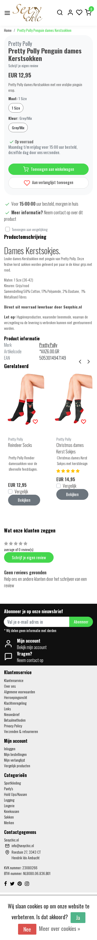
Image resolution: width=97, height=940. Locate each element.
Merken (9, 822)
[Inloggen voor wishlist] (35, 421)
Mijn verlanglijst (14, 760)
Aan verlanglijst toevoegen (52, 182)
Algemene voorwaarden (19, 691)
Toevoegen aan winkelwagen (52, 169)
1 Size (16, 108)
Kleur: (20, 118)
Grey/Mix (18, 127)
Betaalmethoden (15, 720)
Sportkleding (12, 783)
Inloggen (9, 748)
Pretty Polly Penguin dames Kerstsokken (44, 30)
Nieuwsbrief (11, 714)
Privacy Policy (13, 725)
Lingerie (9, 805)
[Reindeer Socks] (24, 400)
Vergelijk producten (17, 765)
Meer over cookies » (59, 928)
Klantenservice (13, 680)
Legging (9, 800)
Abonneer (81, 622)
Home (8, 30)
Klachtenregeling (15, 703)
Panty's (8, 788)
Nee (27, 929)
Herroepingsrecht (15, 697)
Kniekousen (11, 811)
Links (7, 708)
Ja (78, 918)
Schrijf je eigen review (23, 65)
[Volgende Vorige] (88, 361)
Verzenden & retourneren (21, 731)
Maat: (17, 98)
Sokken (9, 817)
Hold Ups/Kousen (15, 794)
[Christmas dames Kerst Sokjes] (72, 400)
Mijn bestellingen (15, 754)
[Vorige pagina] (80, 361)
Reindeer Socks (20, 445)
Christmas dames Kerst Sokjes (70, 448)
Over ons (10, 686)
